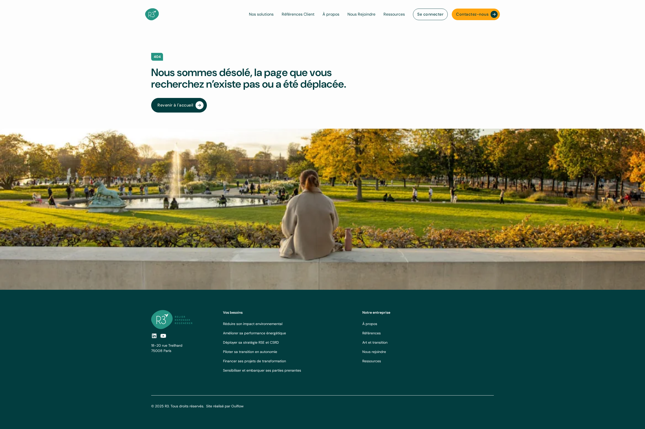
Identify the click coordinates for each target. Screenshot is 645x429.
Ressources (394, 14)
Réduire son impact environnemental (252, 323)
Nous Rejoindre (361, 14)
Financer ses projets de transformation (254, 361)
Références (371, 333)
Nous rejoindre (374, 351)
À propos (330, 14)
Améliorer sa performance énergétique (254, 333)
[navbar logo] (152, 14)
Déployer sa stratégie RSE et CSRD (251, 342)
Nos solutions (261, 14)
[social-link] (163, 336)
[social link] (154, 336)
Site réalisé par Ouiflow (225, 406)
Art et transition (375, 342)
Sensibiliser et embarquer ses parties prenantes (262, 370)
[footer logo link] (171, 319)
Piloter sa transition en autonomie (250, 351)
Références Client (298, 14)
